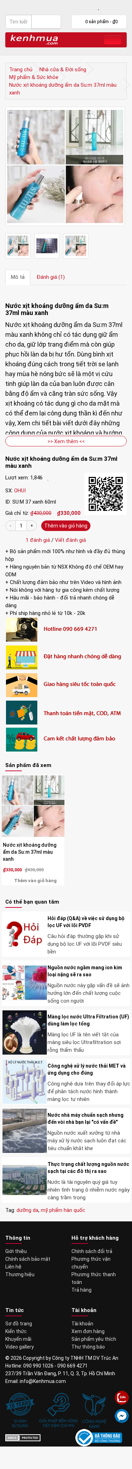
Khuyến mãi (18, 1339)
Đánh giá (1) (51, 277)
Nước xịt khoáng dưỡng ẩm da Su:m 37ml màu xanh (29, 852)
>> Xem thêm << (66, 441)
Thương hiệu (19, 1274)
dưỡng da (27, 1210)
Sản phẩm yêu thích (93, 1339)
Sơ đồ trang (18, 1323)
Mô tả (18, 277)
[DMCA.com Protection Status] (22, 1437)
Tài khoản (82, 1323)
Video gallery (19, 1347)
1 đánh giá (36, 540)
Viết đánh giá (70, 540)
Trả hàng (81, 1290)
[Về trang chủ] (34, 39)
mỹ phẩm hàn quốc (63, 1210)
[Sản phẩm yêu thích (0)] (99, 7)
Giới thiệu (16, 1251)
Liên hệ (13, 1267)
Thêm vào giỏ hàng (65, 526)
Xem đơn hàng (88, 1331)
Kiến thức (16, 1331)
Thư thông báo (88, 1347)
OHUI (20, 490)
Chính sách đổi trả (91, 1251)
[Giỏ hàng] (110, 7)
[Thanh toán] (122, 7)
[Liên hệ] (76, 7)
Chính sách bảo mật (27, 1259)
